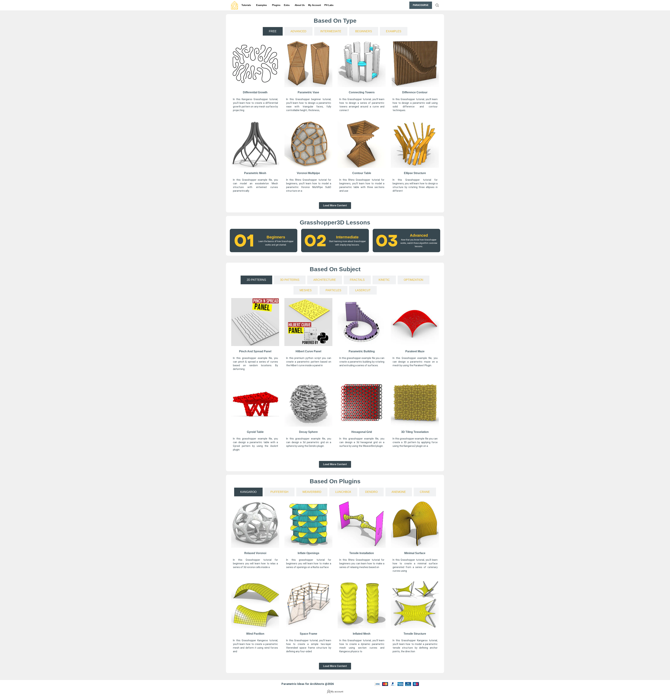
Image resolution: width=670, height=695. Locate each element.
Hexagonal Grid (361, 431)
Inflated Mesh (361, 633)
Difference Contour (414, 92)
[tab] (273, 31)
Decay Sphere (308, 431)
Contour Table (361, 173)
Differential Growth (255, 92)
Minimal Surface (414, 553)
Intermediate (347, 237)
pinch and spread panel (255, 351)
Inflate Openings (308, 553)
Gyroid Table (255, 431)
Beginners (276, 237)
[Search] (437, 5)
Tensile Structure (415, 633)
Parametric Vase (308, 92)
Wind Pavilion (255, 633)
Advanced (419, 235)
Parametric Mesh (255, 173)
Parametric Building (362, 351)
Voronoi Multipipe (308, 173)
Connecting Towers (362, 92)
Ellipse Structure (415, 173)
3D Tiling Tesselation (415, 431)
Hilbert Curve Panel (308, 351)
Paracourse (421, 5)
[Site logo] (234, 5)
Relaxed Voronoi (255, 553)
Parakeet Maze (415, 351)
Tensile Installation (361, 553)
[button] (335, 205)
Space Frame (308, 633)
